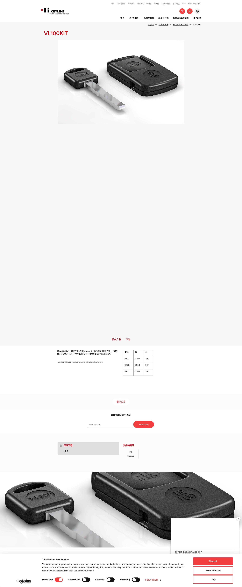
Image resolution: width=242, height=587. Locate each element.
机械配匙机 (149, 18)
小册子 (65, 451)
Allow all (213, 561)
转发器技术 (163, 18)
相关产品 (116, 339)
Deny (213, 579)
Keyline (151, 24)
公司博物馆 (121, 4)
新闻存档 (131, 4)
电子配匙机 (134, 18)
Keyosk (197, 18)
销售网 (156, 4)
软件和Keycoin (181, 18)
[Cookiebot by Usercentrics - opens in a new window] (23, 581)
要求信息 (121, 401)
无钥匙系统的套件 (180, 24)
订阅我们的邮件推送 (121, 415)
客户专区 (176, 4)
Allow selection (213, 570)
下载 (128, 339)
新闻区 (148, 4)
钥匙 (122, 18)
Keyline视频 (165, 4)
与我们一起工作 (194, 4)
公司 (112, 4)
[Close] (238, 519)
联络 (184, 4)
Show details (151, 580)
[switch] (86, 579)
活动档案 (140, 4)
